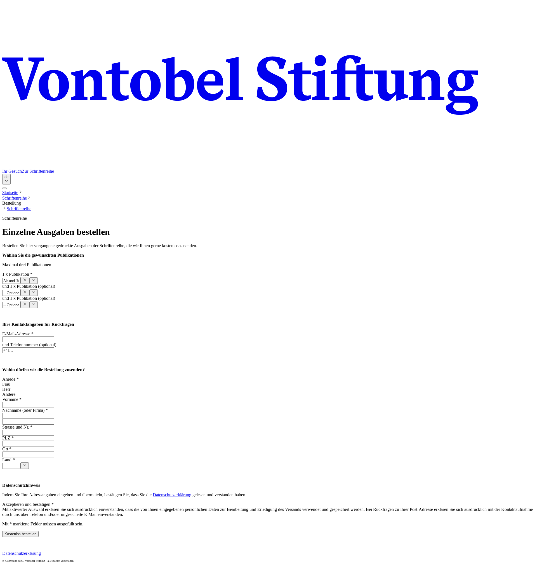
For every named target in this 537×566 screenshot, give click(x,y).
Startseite (10, 192)
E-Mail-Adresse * (18, 333)
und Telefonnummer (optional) (29, 344)
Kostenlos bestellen (20, 534)
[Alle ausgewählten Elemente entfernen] (24, 280)
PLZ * (8, 438)
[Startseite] (268, 85)
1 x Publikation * (17, 274)
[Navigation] (4, 188)
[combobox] (6, 179)
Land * (8, 459)
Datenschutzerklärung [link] (21, 553)
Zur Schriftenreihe (38, 171)
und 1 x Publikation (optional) (28, 286)
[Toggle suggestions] (33, 280)
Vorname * (12, 399)
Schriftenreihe (14, 198)
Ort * (6, 448)
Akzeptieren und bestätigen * (28, 504)
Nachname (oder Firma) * (25, 410)
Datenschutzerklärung (172, 494)
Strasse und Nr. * (17, 427)
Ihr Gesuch (12, 171)
